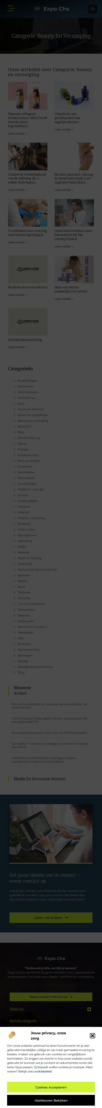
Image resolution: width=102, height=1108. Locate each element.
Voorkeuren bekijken (51, 1100)
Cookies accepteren (51, 1087)
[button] (92, 1035)
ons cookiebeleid (40, 1071)
